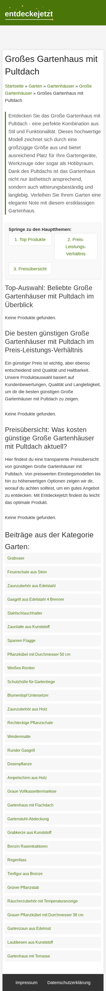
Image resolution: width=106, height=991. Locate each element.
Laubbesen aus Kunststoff (30, 942)
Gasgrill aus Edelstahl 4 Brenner (35, 599)
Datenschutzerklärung (68, 982)
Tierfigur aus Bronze (25, 874)
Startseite (14, 86)
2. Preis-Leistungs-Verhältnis (76, 246)
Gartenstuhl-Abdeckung (28, 819)
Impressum (26, 982)
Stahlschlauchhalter (24, 613)
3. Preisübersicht (30, 268)
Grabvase (15, 558)
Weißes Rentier (21, 668)
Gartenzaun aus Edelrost (29, 928)
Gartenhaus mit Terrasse (28, 956)
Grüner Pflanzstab (23, 887)
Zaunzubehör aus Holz (27, 709)
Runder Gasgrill (21, 750)
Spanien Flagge (21, 640)
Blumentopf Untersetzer (28, 695)
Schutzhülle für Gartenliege (31, 682)
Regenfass (16, 860)
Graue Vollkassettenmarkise (31, 791)
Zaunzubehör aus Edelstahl (31, 586)
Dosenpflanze (19, 764)
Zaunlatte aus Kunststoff (28, 627)
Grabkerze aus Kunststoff (29, 832)
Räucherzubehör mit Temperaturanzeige (42, 901)
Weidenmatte (19, 736)
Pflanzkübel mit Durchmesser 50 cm (38, 654)
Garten (35, 86)
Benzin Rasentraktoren (27, 846)
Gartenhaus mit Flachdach (30, 805)
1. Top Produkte (30, 239)
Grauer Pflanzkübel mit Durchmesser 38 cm (45, 915)
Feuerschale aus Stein (27, 572)
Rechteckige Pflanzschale (30, 723)
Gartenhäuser (60, 86)
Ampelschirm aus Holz (27, 778)
